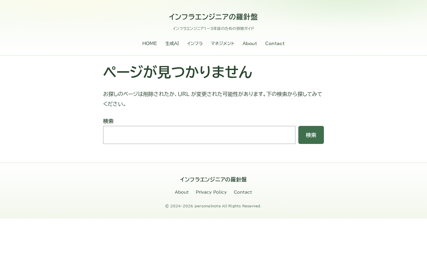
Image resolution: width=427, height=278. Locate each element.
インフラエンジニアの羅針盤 (213, 16)
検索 (108, 121)
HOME (149, 43)
